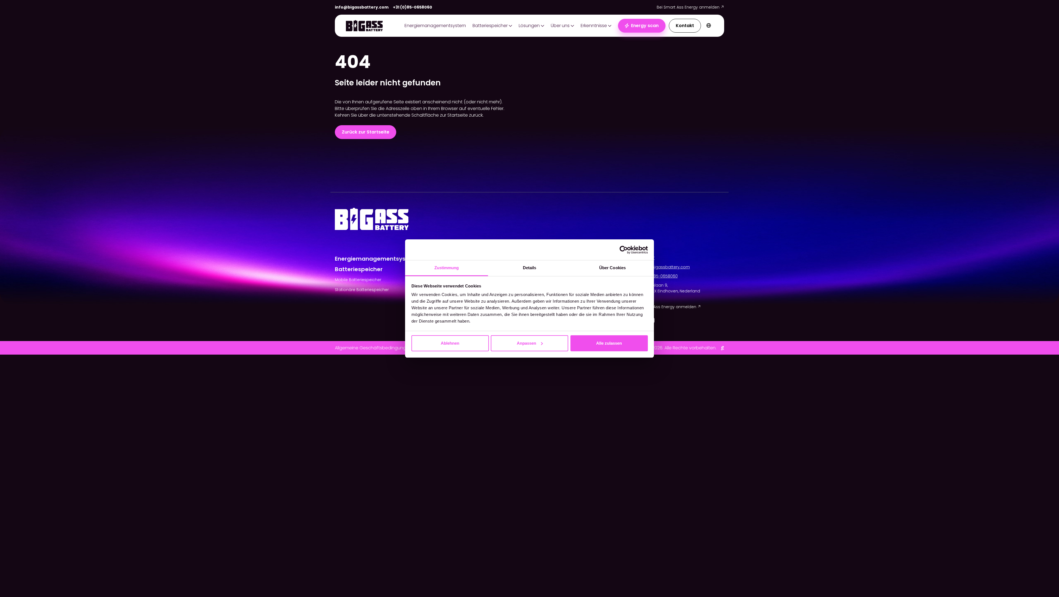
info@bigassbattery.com (361, 7)
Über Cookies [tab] (612, 267)
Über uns (560, 25)
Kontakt (685, 25)
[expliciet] (722, 348)
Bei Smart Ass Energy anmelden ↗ (690, 7)
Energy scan (645, 25)
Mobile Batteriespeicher (358, 279)
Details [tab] (529, 267)
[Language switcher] (708, 25)
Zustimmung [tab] (446, 267)
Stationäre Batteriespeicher (362, 289)
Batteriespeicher (490, 25)
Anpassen (526, 343)
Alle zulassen (609, 343)
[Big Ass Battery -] (364, 25)
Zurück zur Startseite (365, 132)
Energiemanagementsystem (435, 25)
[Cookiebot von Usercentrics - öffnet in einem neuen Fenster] (623, 250)
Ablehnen (450, 343)
